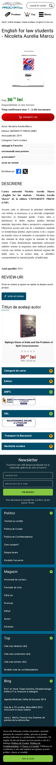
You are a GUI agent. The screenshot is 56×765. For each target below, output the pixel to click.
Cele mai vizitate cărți (15, 661)
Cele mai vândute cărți (15, 646)
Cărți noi (8, 595)
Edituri (7, 611)
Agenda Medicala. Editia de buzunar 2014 (25, 699)
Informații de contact (15, 579)
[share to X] (25, 171)
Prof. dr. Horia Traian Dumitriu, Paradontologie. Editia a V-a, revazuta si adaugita (28, 690)
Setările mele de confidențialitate (21, 669)
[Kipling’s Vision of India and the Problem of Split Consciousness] (28, 326)
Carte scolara (20, 140)
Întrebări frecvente (13, 560)
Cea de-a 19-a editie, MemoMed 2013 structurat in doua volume (23, 708)
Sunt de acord (28, 758)
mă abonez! (28, 492)
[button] (45, 14)
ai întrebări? (8, 157)
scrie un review (10, 162)
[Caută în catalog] (51, 5)
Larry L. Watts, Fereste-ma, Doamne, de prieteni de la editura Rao (24, 719)
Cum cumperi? (11, 544)
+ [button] (51, 371)
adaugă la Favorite (12, 145)
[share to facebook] (18, 171)
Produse (16, 14)
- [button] (51, 392)
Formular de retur (13, 587)
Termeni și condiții (13, 521)
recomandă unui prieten (15, 151)
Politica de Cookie (20, 743)
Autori (7, 618)
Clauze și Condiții (30, 746)
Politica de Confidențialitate (18, 536)
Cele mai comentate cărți (17, 654)
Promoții (8, 603)
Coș (31, 14)
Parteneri (8, 626)
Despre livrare (11, 552)
